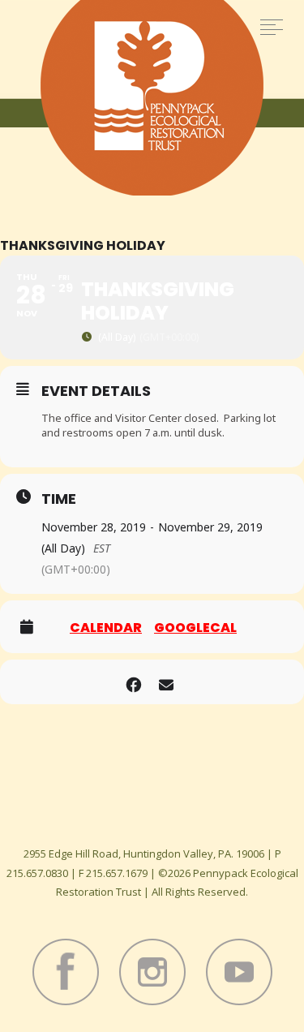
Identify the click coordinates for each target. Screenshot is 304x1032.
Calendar (106, 628)
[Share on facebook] (134, 682)
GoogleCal (195, 628)
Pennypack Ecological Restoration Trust (152, 98)
